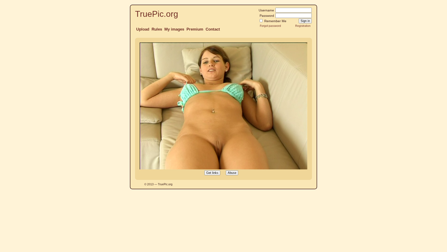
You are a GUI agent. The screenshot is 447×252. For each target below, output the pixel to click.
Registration (303, 25)
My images (174, 29)
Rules (157, 29)
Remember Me (274, 21)
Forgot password (270, 25)
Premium (194, 29)
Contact (213, 29)
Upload (142, 29)
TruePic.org (156, 14)
